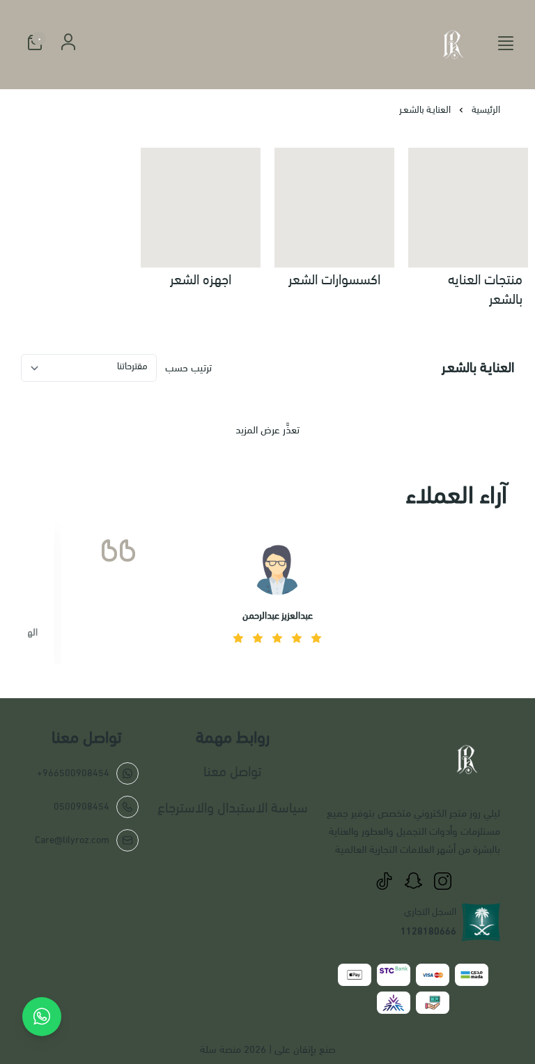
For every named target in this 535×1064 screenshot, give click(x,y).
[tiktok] (384, 881)
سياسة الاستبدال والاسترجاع (232, 808)
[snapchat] (413, 881)
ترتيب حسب (188, 368)
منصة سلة (220, 1049)
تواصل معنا (232, 772)
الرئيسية (486, 109)
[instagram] (442, 881)
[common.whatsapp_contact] (41, 1016)
